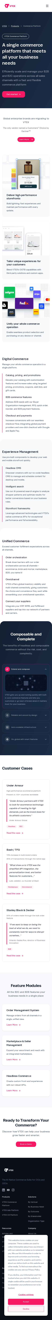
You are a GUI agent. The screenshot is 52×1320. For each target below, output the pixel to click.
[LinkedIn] (3, 1190)
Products (15, 26)
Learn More (24, 139)
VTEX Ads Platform (10, 1210)
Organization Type (36, 1221)
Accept (26, 1301)
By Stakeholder (34, 1216)
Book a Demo (26, 1144)
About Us (32, 1233)
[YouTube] (8, 1190)
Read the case (13, 833)
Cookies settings (26, 1294)
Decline (26, 1309)
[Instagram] (13, 1190)
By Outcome (33, 1211)
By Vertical (32, 1202)
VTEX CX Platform (10, 1215)
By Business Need (36, 1207)
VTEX (4, 26)
